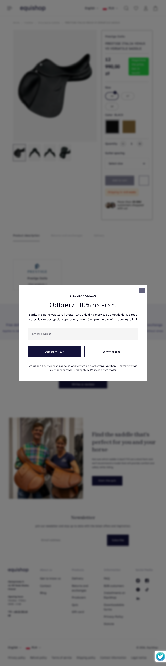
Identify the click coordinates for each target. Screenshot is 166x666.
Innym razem (111, 351)
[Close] (141, 290)
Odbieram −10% (55, 351)
